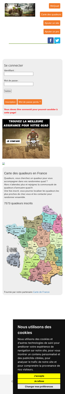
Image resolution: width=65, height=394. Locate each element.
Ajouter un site (52, 23)
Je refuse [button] (39, 381)
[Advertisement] (34, 51)
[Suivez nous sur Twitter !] (57, 40)
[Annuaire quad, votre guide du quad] (20, 8)
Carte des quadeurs (51, 14)
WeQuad (54, 6)
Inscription (10, 102)
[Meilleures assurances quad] (26, 138)
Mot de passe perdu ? (30, 102)
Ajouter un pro (52, 31)
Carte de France (41, 292)
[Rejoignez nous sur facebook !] (51, 40)
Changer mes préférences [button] (39, 386)
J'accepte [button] (39, 376)
